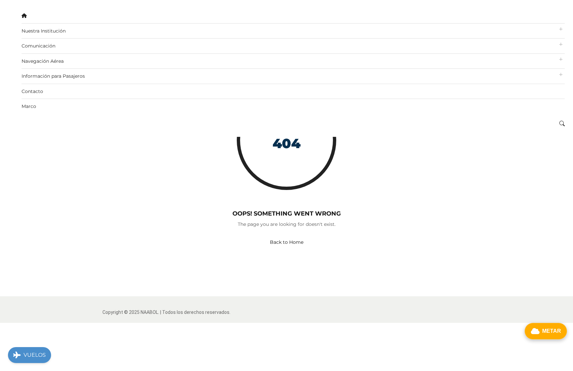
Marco (29, 106)
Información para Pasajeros (53, 76)
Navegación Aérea (43, 61)
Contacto (32, 91)
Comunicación (38, 46)
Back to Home (286, 242)
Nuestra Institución (44, 31)
